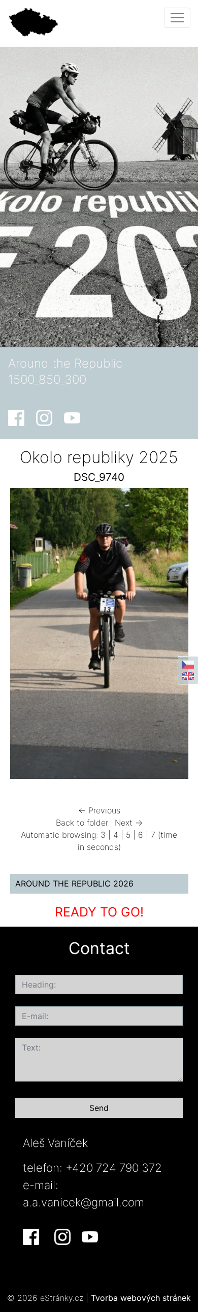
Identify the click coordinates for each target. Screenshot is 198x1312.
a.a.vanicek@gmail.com (83, 1202)
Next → (129, 822)
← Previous (99, 810)
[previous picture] (26, 636)
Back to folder (82, 822)
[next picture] (171, 636)
